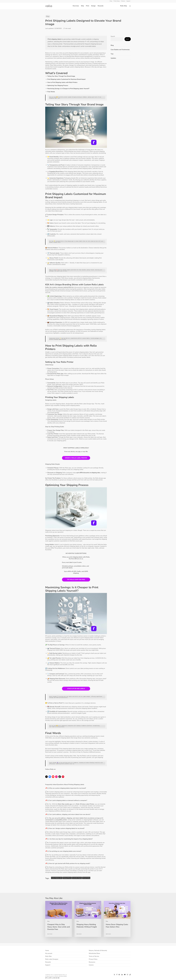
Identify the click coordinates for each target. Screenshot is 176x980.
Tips (112, 54)
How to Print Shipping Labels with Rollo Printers (62, 82)
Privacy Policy (93, 959)
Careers (91, 965)
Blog (47, 16)
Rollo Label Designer (51, 959)
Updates (113, 58)
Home (47, 950)
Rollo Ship (48, 956)
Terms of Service (94, 956)
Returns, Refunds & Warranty (98, 950)
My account (48, 953)
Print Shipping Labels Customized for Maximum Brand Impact (66, 79)
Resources (92, 962)
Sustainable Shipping (76, 878)
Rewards (48, 962)
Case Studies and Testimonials (120, 50)
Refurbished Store (94, 953)
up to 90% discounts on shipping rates (88, 473)
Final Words (51, 92)
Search (113, 36)
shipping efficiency (67, 878)
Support (47, 965)
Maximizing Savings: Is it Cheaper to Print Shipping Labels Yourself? (68, 88)
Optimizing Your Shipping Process (57, 85)
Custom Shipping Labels (56, 878)
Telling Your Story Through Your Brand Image (61, 76)
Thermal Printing (86, 878)
